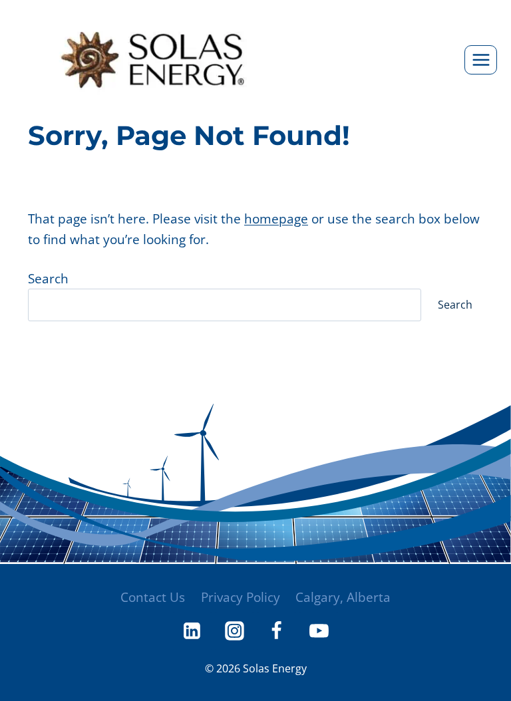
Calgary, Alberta (343, 597)
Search (48, 278)
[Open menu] (480, 59)
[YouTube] (318, 631)
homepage (276, 218)
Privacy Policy (240, 597)
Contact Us (152, 597)
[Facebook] (276, 631)
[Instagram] (234, 631)
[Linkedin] (192, 631)
